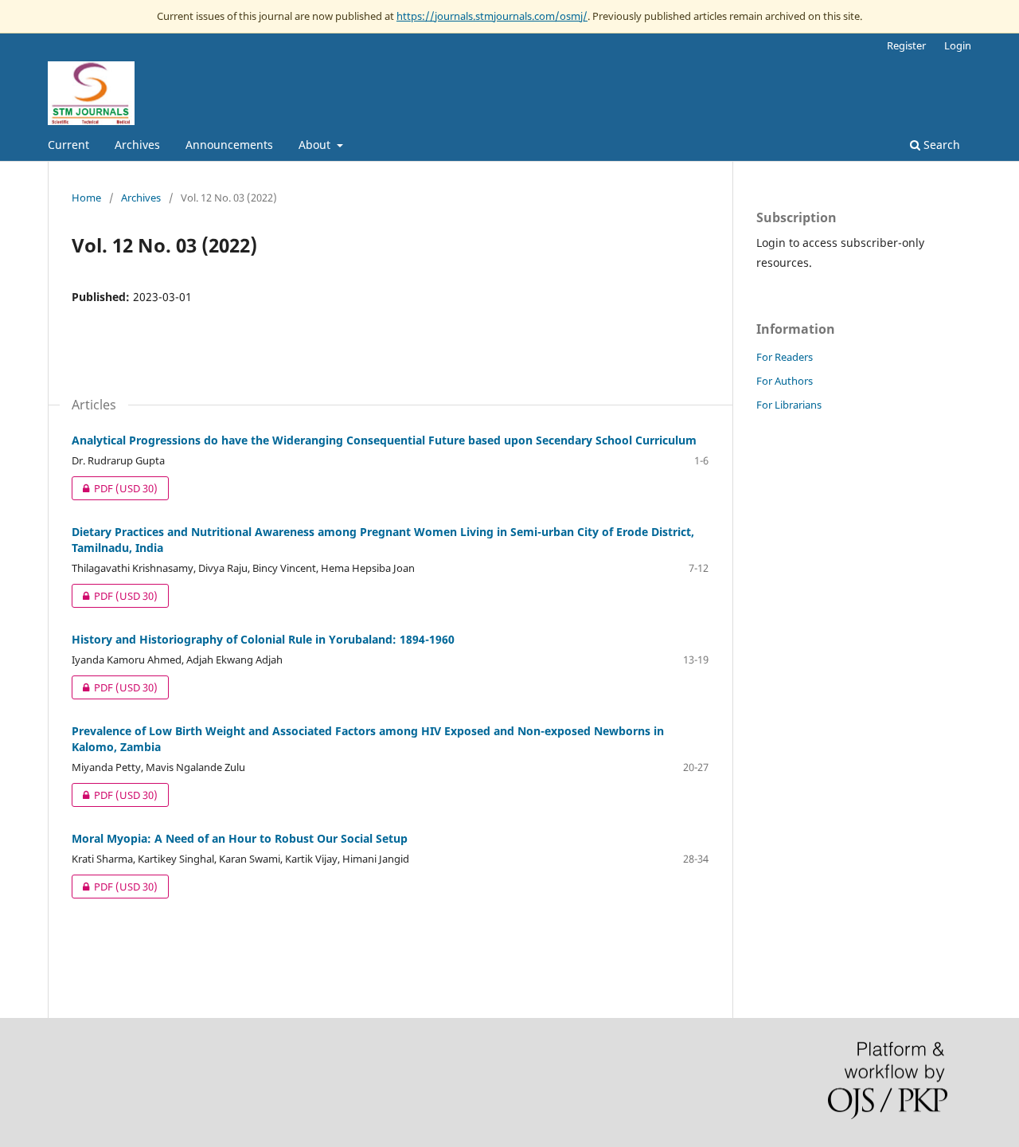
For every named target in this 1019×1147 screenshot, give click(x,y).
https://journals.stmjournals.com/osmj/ (492, 16)
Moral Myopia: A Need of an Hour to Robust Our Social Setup (240, 838)
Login (957, 45)
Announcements (229, 144)
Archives (137, 144)
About (316, 144)
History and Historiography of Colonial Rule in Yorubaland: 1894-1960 (263, 639)
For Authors (784, 381)
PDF (115, 488)
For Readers (784, 357)
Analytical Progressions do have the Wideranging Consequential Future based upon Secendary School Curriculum (384, 440)
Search (940, 144)
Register (906, 45)
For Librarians (789, 404)
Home (86, 197)
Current (68, 144)
